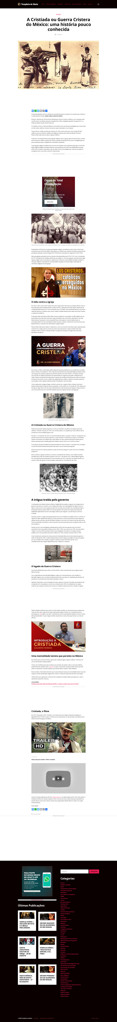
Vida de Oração (65, 992)
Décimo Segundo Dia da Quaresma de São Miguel (47, 925)
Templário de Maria (27, 1018)
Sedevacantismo (65, 973)
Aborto (63, 883)
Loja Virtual (67, 4)
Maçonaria (64, 936)
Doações (36, 1018)
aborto (51, 666)
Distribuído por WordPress (47, 1018)
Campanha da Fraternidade (68, 888)
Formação (63, 917)
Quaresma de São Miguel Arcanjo (70, 963)
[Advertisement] (58, 99)
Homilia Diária (65, 925)
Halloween (64, 921)
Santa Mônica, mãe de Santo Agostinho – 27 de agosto (26, 979)
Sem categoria (65, 975)
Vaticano (63, 990)
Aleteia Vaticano (57, 797)
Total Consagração (51, 4)
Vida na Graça (64, 996)
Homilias (63, 927)
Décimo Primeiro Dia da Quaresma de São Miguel (47, 978)
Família (63, 910)
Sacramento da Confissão (68, 967)
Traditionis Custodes (66, 986)
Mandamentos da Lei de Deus (69, 938)
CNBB (62, 896)
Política (63, 958)
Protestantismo (65, 960)
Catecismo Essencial (66, 890)
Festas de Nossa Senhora (67, 911)
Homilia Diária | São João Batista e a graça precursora (27, 925)
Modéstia (63, 942)
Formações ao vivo (66, 919)
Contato (90, 4)
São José (63, 971)
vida (41, 614)
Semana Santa (65, 977)
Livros (62, 935)
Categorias (60, 4)
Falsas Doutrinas (65, 908)
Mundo (63, 944)
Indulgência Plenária (66, 929)
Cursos (84, 4)
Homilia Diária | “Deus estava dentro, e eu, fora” (47, 951)
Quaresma (63, 961)
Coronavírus (64, 898)
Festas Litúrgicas (65, 913)
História (58, 14)
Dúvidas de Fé (64, 904)
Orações (63, 952)
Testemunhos (64, 983)
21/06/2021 (59, 34)
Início (43, 4)
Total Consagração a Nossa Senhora (71, 984)
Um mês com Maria (66, 988)
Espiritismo (64, 906)
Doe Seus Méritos (65, 902)
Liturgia (63, 933)
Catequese (63, 892)
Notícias (63, 948)
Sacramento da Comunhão (68, 965)
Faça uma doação (76, 4)
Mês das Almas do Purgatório (69, 940)
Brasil (62, 887)
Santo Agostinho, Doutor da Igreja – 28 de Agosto (25, 952)
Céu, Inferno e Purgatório (68, 894)
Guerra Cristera (36, 814)
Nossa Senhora (65, 946)
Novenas (63, 950)
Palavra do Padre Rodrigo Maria (70, 954)
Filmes (62, 915)
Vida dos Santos (65, 994)
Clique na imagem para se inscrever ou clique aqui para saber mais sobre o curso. (58, 209)
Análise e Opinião (65, 885)
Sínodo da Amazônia (66, 981)
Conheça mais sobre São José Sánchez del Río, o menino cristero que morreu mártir (55, 684)
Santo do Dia (64, 969)
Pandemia (63, 956)
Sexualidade (64, 979)
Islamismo (63, 931)
